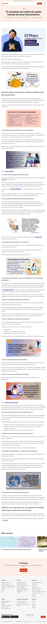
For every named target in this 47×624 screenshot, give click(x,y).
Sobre (33, 602)
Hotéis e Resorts (35, 586)
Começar (39, 3)
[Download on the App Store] (5, 617)
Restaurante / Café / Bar (37, 582)
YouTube (40, 621)
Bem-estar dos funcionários (23, 17)
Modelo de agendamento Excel (7, 585)
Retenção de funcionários (22, 601)
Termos (30, 621)
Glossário (3, 588)
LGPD (2, 603)
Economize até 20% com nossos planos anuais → (23, 0)
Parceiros (34, 605)
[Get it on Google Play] (14, 617)
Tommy (6, 520)
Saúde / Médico (35, 583)
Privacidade (25, 621)
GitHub (44, 621)
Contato (33, 601)
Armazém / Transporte (36, 593)
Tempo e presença (20, 586)
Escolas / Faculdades (36, 590)
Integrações (19, 591)
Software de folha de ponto (22, 588)
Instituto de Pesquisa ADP (11, 402)
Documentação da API (5, 608)
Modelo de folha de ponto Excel (7, 586)
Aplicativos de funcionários (22, 590)
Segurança (34, 596)
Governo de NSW (9, 171)
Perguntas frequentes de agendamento (6, 602)
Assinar (43, 616)
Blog (24, 8)
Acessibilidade (19, 621)
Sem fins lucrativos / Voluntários (38, 591)
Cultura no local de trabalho (36, 17)
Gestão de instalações (36, 588)
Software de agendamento (22, 585)
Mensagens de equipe (21, 583)
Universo (34, 607)
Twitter (36, 621)
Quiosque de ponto (5, 583)
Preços (18, 593)
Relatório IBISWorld (16, 189)
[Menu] (44, 3)
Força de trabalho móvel (21, 602)
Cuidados (34, 585)
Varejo (33, 594)
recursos (3, 179)
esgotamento (38, 237)
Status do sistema (5, 607)
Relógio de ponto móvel (6, 582)
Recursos (3, 590)
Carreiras (34, 604)
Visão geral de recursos (21, 582)
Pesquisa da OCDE (8, 289)
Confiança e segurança (6, 605)
